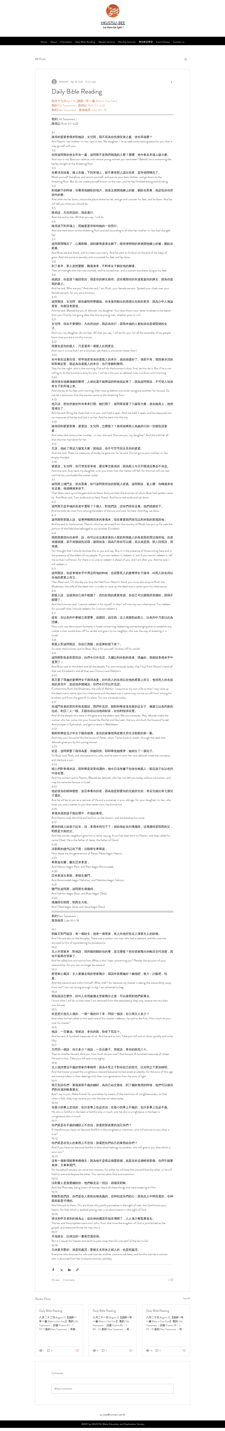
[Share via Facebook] (53, 1269)
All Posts (40, 59)
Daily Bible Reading (50, 1311)
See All (186, 1298)
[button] (185, 59)
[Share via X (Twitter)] (61, 1269)
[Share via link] (77, 1269)
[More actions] (171, 82)
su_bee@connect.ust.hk (112, 1414)
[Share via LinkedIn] (69, 1269)
